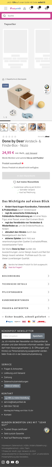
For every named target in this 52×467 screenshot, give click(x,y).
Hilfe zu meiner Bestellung (18, 398)
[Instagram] (4, 462)
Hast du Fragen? (15, 267)
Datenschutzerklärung (31, 354)
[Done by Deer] (44, 137)
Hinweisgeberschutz (10, 448)
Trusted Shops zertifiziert (15, 429)
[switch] (46, 92)
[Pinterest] (8, 462)
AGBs (26, 445)
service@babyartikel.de (15, 402)
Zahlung (8, 377)
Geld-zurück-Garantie (14, 433)
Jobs (22, 448)
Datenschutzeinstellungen (16, 381)
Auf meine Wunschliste (28, 182)
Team (27, 448)
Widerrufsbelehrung (38, 445)
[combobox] (26, 15)
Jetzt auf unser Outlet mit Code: (26, 2)
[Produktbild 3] (23, 127)
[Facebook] (18, 462)
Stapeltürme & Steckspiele (16, 79)
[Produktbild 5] (41, 127)
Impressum (6, 445)
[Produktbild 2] (13, 127)
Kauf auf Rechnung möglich (17, 438)
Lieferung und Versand (14, 373)
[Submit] (5, 16)
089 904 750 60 (11, 406)
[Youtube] (13, 462)
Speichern (38, 336)
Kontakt (7, 414)
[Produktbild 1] (4, 127)
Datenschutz (17, 445)
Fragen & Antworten (13, 369)
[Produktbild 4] (32, 127)
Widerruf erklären (12, 386)
